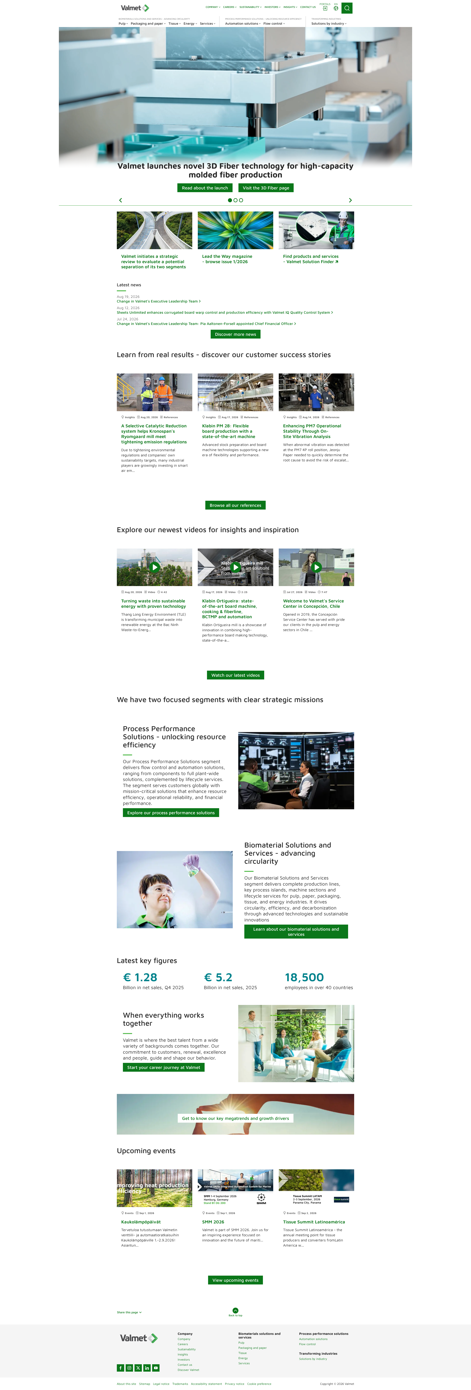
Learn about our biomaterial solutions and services (296, 931)
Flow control (307, 1344)
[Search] (347, 8)
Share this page (127, 1312)
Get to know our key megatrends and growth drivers (235, 1118)
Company (184, 1339)
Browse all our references (235, 505)
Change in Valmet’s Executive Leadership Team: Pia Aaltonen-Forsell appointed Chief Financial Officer (205, 323)
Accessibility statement (206, 1383)
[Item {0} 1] (230, 200)
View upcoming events (235, 1280)
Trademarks (180, 1383)
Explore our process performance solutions (171, 812)
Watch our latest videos (235, 675)
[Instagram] (129, 1368)
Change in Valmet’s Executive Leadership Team (157, 301)
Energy (243, 1358)
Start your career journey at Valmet (163, 1067)
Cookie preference (259, 1383)
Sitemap (144, 1383)
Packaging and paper (252, 1347)
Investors (184, 1359)
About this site (126, 1383)
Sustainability (187, 1349)
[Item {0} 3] (241, 200)
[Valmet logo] (135, 8)
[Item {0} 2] (235, 200)
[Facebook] (120, 1368)
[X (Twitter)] (138, 1368)
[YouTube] (156, 1368)
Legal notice (161, 1383)
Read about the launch (205, 187)
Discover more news (235, 334)
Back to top (235, 1315)
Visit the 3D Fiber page (266, 187)
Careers (183, 1344)
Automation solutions (313, 1339)
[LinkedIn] (147, 1368)
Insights (183, 1354)
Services (244, 1363)
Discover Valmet (188, 1369)
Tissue (242, 1353)
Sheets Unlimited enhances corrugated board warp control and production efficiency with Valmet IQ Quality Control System (223, 312)
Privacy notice (234, 1383)
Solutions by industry (313, 1358)
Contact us (185, 1364)
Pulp (241, 1342)
